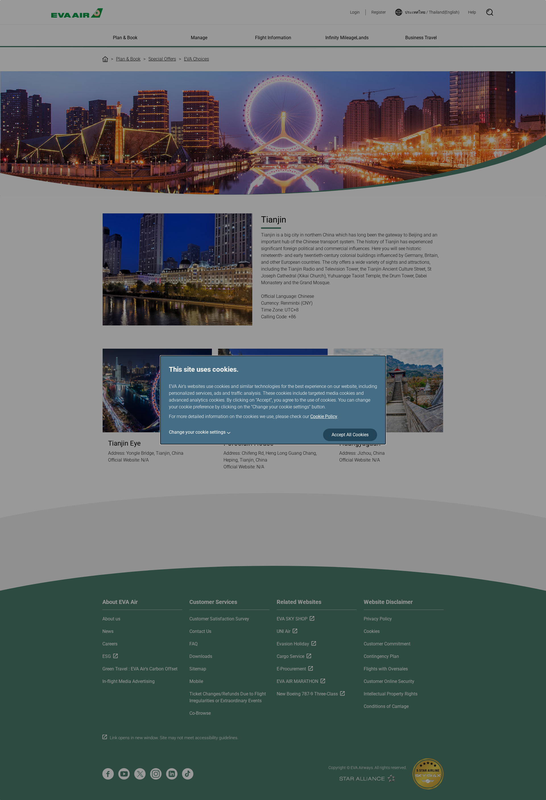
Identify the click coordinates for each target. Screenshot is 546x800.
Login (355, 12)
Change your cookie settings (197, 432)
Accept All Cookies (350, 434)
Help (472, 12)
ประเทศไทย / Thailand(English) (432, 12)
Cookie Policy (323, 416)
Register (378, 12)
